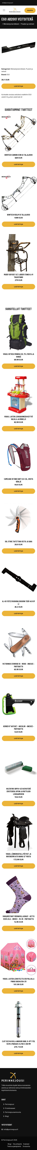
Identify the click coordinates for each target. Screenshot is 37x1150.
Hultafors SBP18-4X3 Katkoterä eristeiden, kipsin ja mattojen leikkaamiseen (18, 791)
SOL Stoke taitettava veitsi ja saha (18, 541)
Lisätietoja (18, 86)
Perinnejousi (9, 1104)
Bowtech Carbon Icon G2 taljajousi (19, 155)
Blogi (7, 1116)
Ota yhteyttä (17, 1144)
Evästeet (26, 1144)
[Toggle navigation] (4, 10)
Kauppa (30, 10)
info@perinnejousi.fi (7, 3)
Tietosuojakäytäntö (14, 1146)
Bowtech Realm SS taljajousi (18, 214)
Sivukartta (26, 1146)
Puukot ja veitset (27, 24)
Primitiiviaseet (10, 1108)
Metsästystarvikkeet (11, 24)
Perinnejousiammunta (13, 1112)
